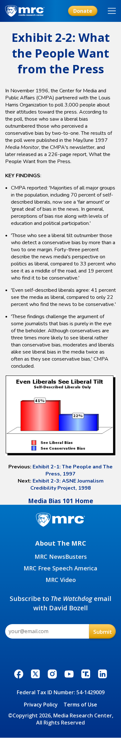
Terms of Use (80, 704)
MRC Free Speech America (60, 568)
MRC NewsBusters (61, 556)
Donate (82, 10)
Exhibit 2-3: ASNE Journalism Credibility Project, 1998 (67, 484)
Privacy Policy (41, 704)
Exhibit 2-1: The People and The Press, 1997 (73, 470)
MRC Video (60, 580)
